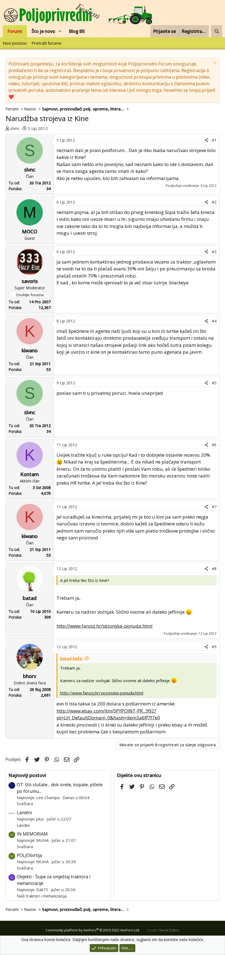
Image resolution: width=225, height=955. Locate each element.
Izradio (163, 930)
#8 (214, 568)
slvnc (14, 128)
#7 (214, 506)
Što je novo (43, 31)
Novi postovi (15, 43)
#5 (214, 382)
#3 (214, 251)
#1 (214, 140)
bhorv (29, 676)
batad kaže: (71, 658)
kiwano (30, 350)
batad (29, 598)
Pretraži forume (46, 43)
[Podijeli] (206, 140)
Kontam (29, 474)
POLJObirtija (29, 855)
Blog (74, 31)
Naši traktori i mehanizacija (42, 896)
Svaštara (25, 803)
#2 (214, 202)
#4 (214, 321)
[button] (60, 31)
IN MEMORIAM (32, 834)
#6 (214, 444)
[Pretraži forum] (216, 31)
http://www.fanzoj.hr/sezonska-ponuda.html (105, 626)
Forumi (14, 31)
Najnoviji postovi (27, 775)
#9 (214, 646)
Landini (24, 813)
